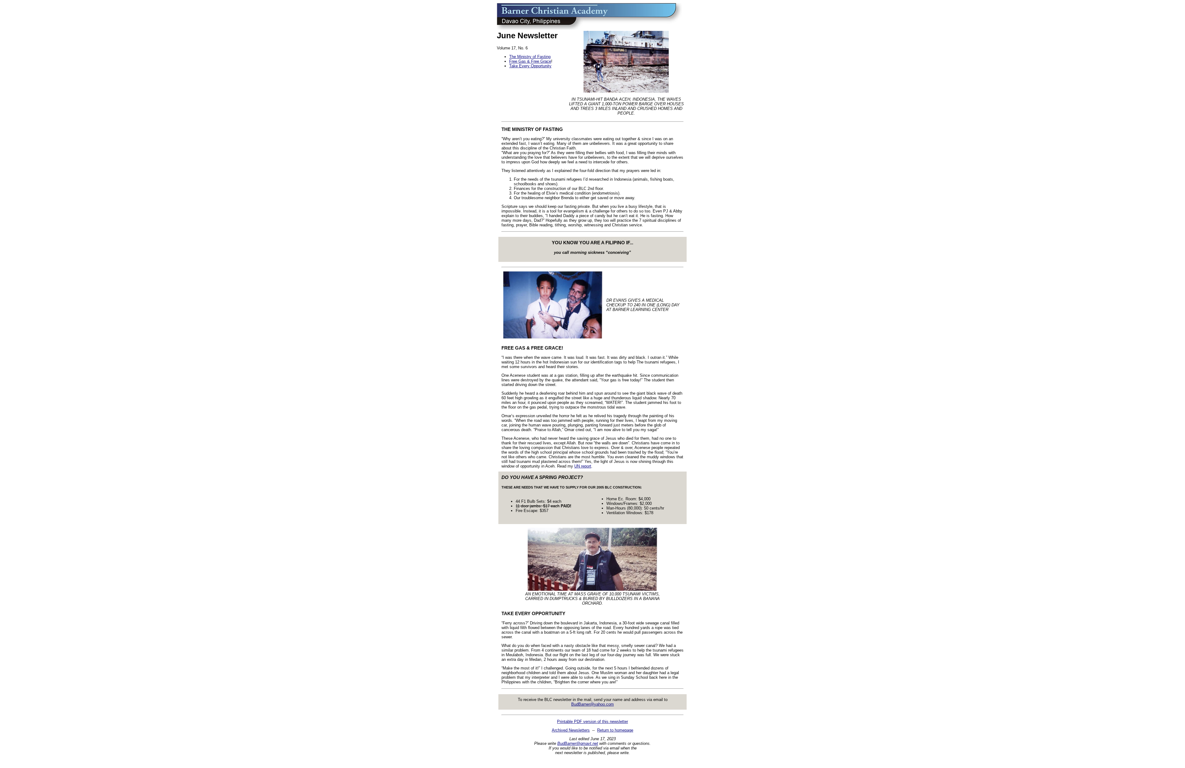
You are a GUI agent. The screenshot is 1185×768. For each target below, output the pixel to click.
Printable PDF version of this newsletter (592, 721)
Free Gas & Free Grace (530, 61)
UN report (582, 466)
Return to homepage (615, 730)
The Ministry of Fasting (530, 56)
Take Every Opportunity (530, 66)
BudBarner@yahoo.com (592, 704)
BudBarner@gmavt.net (577, 743)
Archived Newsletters (571, 730)
